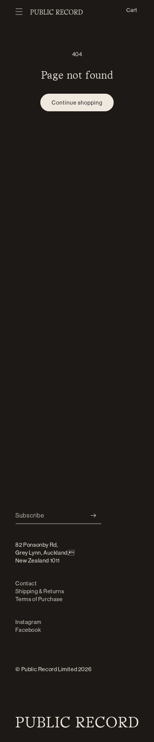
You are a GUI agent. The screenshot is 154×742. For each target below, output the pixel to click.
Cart (131, 9)
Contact (26, 583)
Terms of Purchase (38, 599)
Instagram (28, 621)
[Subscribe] (93, 515)
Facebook (28, 629)
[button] (19, 12)
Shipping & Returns (39, 591)
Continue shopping (77, 102)
